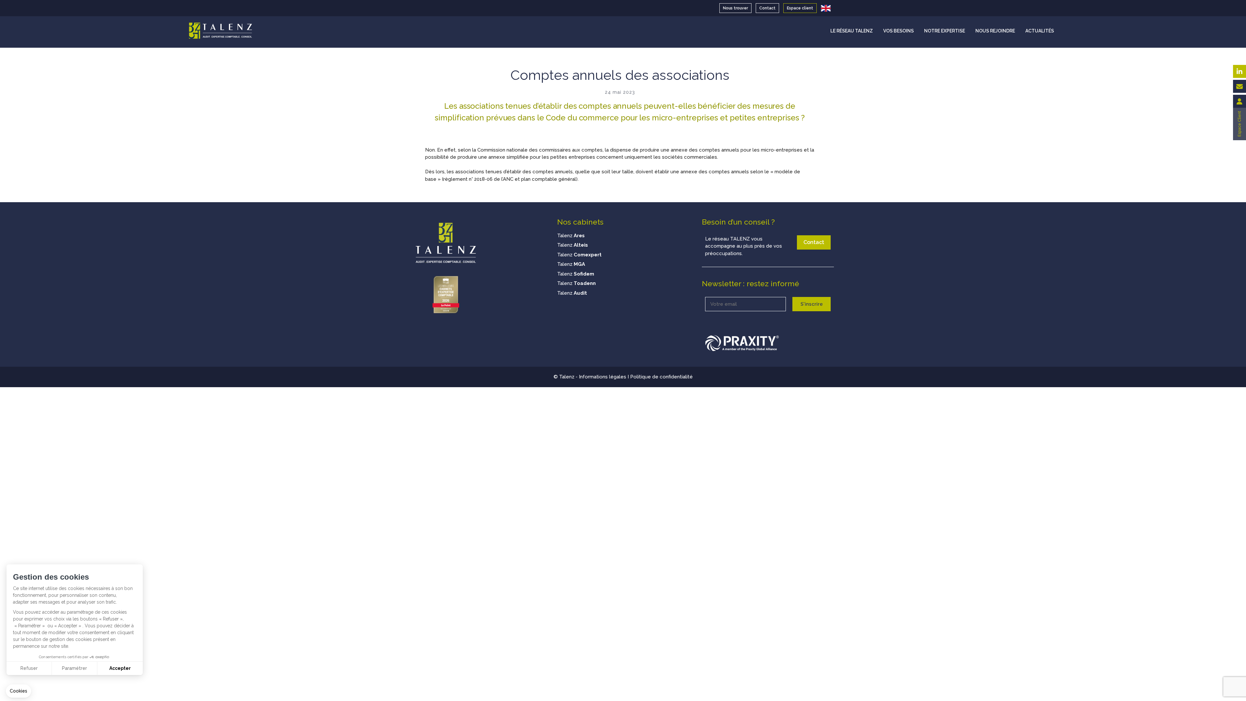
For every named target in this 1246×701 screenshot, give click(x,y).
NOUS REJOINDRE (995, 30)
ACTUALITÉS (1039, 30)
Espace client (800, 8)
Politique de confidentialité (661, 377)
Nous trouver (735, 8)
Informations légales (602, 377)
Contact (767, 8)
